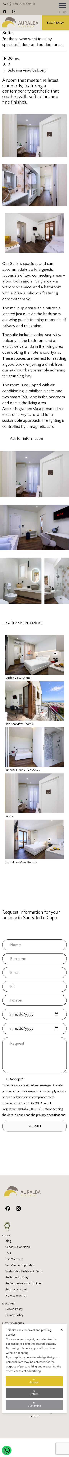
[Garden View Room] (34, 654)
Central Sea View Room (21, 862)
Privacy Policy (14, 1315)
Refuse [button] (34, 1394)
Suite (9, 816)
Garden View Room (18, 678)
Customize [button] (34, 1405)
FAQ (8, 1253)
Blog (8, 1241)
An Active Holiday (16, 1277)
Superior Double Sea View (22, 770)
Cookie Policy (14, 1309)
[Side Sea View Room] (34, 701)
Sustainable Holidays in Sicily (24, 1271)
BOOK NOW (55, 22)
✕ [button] (61, 1330)
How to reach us (16, 1295)
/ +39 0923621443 (20, 4)
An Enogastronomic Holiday (23, 1283)
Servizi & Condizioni (17, 1247)
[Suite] (34, 793)
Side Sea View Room (19, 724)
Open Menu (62, 5)
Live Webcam (14, 1259)
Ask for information (26, 438)
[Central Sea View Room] (34, 839)
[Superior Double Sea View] (34, 747)
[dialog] (34, 1368)
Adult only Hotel (16, 1289)
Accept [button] (34, 1382)
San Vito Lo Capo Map (19, 1265)
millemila (34, 1416)
